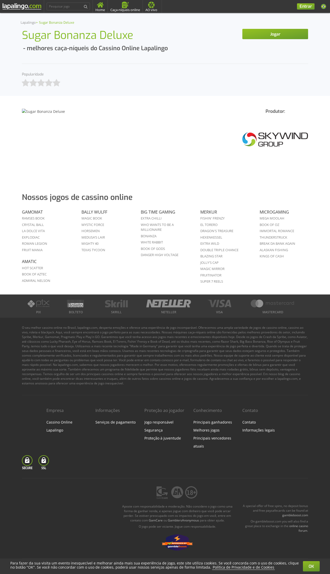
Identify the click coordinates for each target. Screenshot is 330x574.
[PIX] (38, 303)
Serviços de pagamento (115, 422)
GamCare (156, 520)
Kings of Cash (272, 256)
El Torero (209, 224)
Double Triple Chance (219, 250)
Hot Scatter (32, 268)
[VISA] (219, 303)
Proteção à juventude (162, 438)
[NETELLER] (168, 303)
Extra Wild (209, 243)
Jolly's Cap (209, 262)
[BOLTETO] (76, 303)
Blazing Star (211, 256)
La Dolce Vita (33, 231)
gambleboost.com (295, 515)
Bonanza (148, 236)
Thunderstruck (273, 237)
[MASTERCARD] (273, 303)
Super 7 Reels (211, 281)
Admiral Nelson (36, 280)
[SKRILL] (116, 303)
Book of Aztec (34, 274)
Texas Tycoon (93, 250)
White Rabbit (152, 242)
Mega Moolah (272, 218)
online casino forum (298, 528)
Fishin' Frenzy (212, 218)
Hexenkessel (211, 237)
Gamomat (32, 212)
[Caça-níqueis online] (275, 143)
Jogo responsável (159, 422)
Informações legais (258, 430)
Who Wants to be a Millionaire (157, 227)
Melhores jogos (206, 430)
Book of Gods (153, 248)
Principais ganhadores (212, 422)
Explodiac (31, 237)
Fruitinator (210, 275)
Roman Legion (34, 243)
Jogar (275, 34)
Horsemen (90, 231)
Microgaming (274, 212)
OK (311, 566)
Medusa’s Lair (93, 237)
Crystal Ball (33, 224)
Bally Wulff (94, 212)
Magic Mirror (212, 268)
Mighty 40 (89, 243)
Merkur (208, 212)
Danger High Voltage (159, 254)
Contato (249, 422)
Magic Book (91, 218)
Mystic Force (92, 224)
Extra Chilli (151, 218)
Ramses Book (33, 218)
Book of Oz (269, 224)
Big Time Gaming (158, 212)
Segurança (153, 430)
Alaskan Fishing (274, 250)
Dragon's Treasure (216, 231)
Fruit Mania (32, 250)
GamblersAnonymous (183, 520)
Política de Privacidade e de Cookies (243, 567)
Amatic (29, 261)
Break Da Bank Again (277, 243)
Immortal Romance (277, 231)
